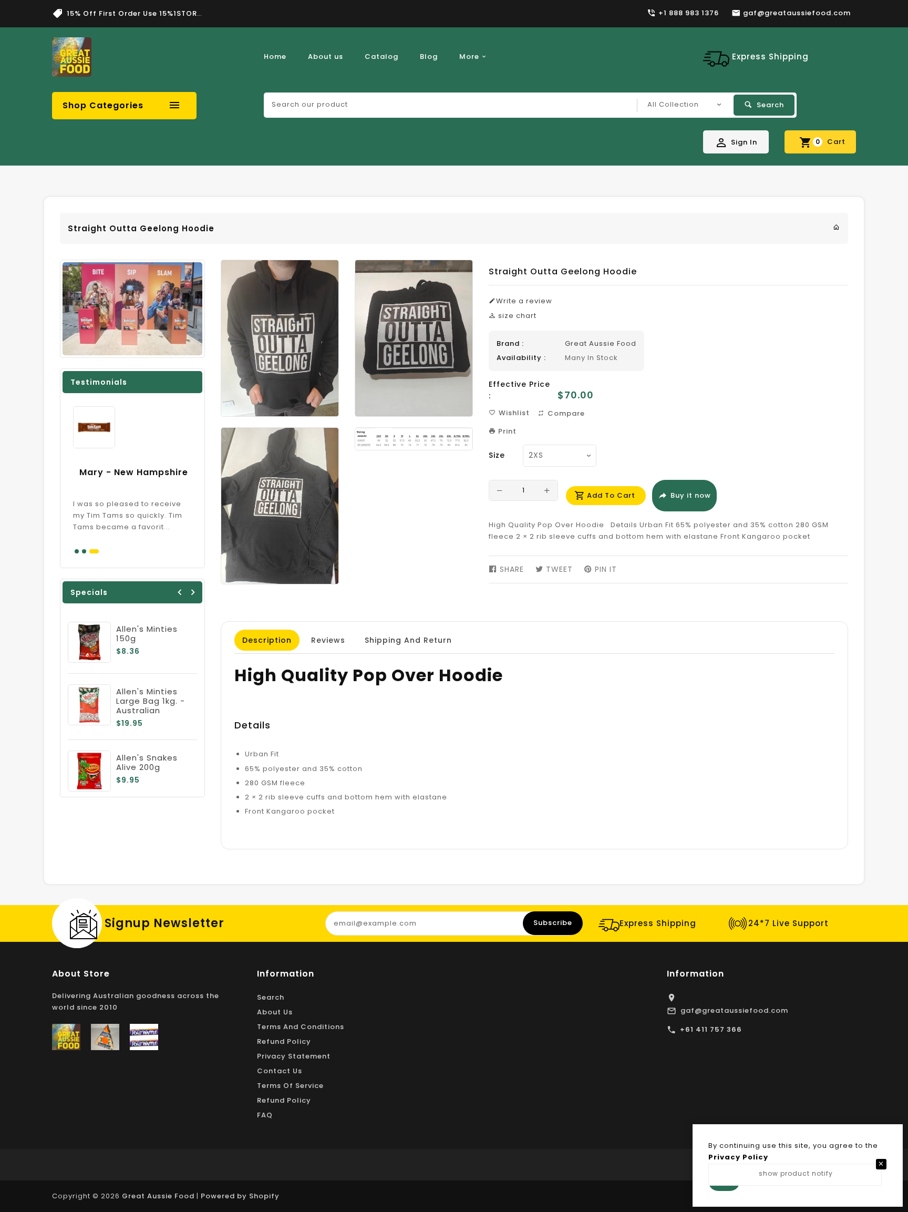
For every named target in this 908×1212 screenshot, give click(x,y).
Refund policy (284, 1100)
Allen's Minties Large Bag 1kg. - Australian (150, 701)
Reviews (328, 640)
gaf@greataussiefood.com (734, 1010)
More (469, 56)
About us (325, 56)
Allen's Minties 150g (147, 633)
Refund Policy (284, 1041)
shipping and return (408, 640)
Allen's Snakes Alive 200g (147, 762)
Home (275, 56)
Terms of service (290, 1086)
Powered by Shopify (240, 1196)
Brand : (510, 343)
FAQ (265, 1115)
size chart (516, 316)
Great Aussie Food (600, 343)
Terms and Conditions (300, 1027)
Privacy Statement (294, 1056)
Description (267, 640)
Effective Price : (519, 390)
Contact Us (279, 1071)
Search (270, 997)
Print (506, 431)
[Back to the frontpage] (836, 227)
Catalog (381, 56)
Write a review (524, 301)
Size (497, 455)
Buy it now (690, 495)
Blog (429, 56)
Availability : (521, 358)
